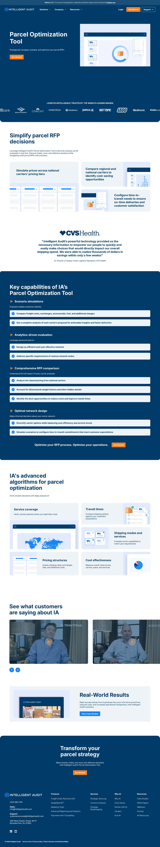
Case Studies (142, 798)
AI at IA (118, 815)
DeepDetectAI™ (57, 803)
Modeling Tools (57, 807)
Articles (140, 811)
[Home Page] (23, 795)
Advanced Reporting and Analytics (65, 811)
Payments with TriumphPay (62, 815)
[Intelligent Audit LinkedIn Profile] (11, 831)
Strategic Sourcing (98, 798)
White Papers (142, 803)
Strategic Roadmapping (96, 808)
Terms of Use (27, 841)
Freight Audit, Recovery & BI (63, 798)
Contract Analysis (98, 803)
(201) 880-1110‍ (16, 802)
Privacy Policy (38, 841)
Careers (118, 811)
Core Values (120, 803)
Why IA (118, 798)
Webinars (141, 807)
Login (120, 9)
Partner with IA (121, 807)
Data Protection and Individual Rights (56, 841)
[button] (148, 9)
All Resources (143, 815)
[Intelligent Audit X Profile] (16, 831)
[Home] (19, 9)
